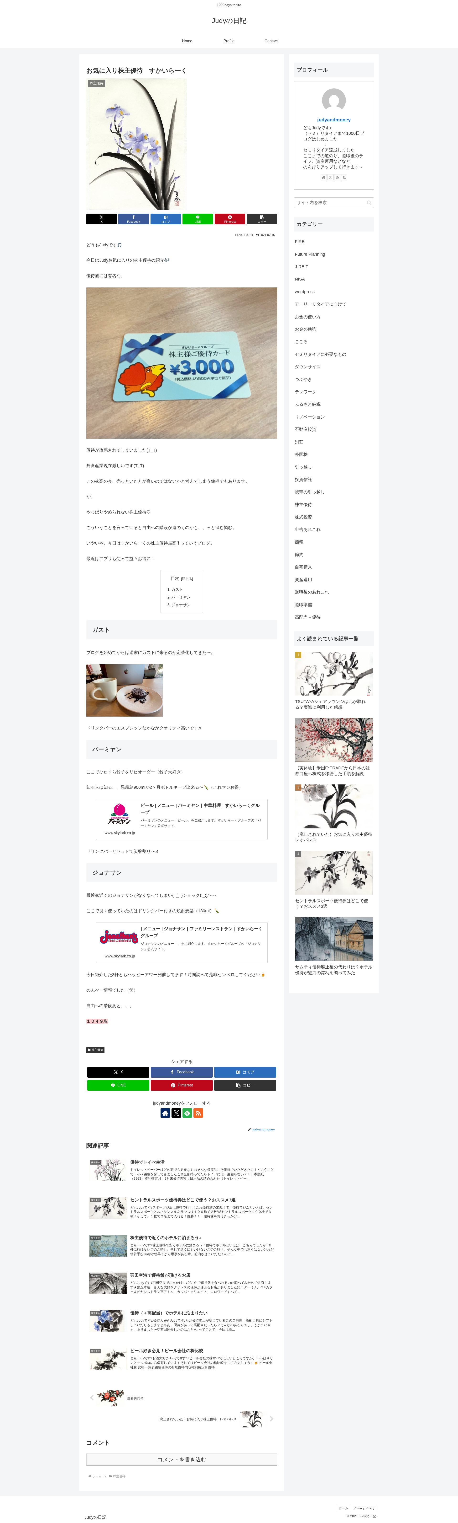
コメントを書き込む (181, 1460)
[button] (262, 219)
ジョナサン (181, 605)
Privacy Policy (364, 1508)
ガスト (177, 589)
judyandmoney (334, 119)
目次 (175, 578)
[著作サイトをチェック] (165, 1113)
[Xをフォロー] (176, 1113)
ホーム (343, 1508)
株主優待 (97, 1050)
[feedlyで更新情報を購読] (187, 1113)
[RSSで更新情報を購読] (198, 1113)
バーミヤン (181, 597)
